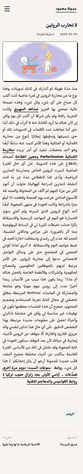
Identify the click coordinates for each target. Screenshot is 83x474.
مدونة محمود (66, 8)
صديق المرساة (68, 444)
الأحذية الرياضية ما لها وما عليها (21, 444)
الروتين (70, 414)
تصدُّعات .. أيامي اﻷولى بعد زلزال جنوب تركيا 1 (40, 374)
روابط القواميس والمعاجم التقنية (52, 381)
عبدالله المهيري (26, 109)
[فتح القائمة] (6, 9)
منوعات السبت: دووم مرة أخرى (27, 367)
